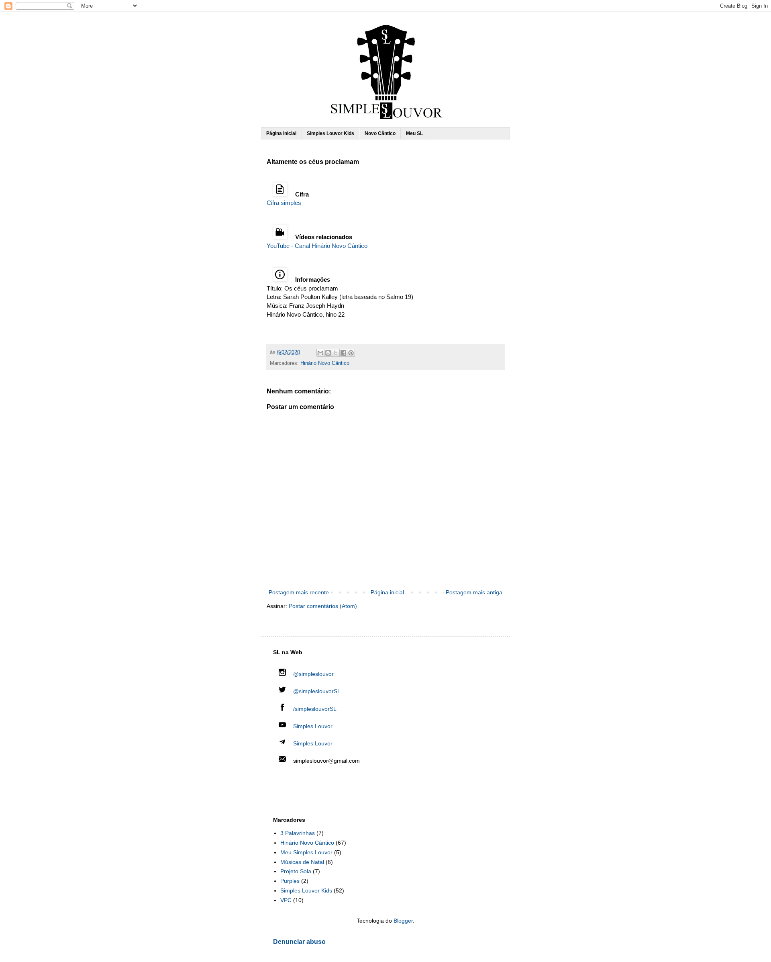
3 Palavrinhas (297, 833)
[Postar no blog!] (328, 353)
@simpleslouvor (313, 674)
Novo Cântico (380, 133)
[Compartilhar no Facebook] (343, 353)
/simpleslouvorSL (314, 709)
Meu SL (414, 133)
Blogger (403, 920)
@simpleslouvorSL (316, 691)
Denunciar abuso (299, 941)
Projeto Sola (295, 871)
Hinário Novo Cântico (324, 363)
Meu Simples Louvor (306, 852)
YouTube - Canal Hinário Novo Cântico (317, 245)
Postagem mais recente (299, 592)
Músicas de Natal (302, 862)
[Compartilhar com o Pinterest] (351, 353)
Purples (290, 881)
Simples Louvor (312, 726)
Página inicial (281, 133)
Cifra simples (284, 202)
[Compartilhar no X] (336, 353)
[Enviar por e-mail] (320, 353)
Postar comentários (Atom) (323, 606)
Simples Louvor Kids (330, 133)
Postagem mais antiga (474, 592)
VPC (286, 900)
